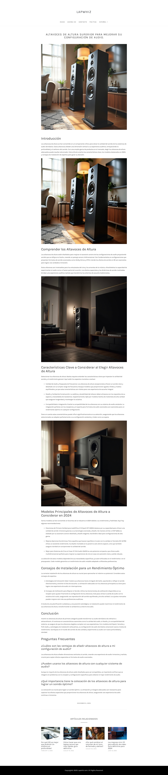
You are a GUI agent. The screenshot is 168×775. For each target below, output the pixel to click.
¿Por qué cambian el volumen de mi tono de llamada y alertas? (94, 744)
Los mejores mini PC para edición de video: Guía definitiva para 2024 (117, 745)
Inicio (62, 22)
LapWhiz (84, 12)
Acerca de (71, 22)
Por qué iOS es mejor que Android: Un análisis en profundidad (49, 745)
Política (93, 22)
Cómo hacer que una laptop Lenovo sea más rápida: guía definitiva (72, 745)
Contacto (83, 22)
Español (102, 22)
